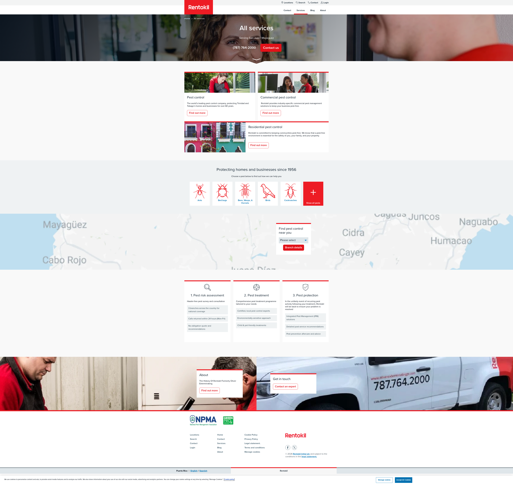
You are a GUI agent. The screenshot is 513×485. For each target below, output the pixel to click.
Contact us (271, 48)
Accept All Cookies (403, 480)
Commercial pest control (278, 97)
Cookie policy (229, 479)
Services (221, 443)
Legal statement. (252, 443)
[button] (256, 60)
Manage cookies (252, 452)
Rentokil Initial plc (301, 454)
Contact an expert (285, 386)
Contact (314, 2)
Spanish (203, 471)
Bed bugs (222, 200)
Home (187, 18)
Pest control (195, 97)
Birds (267, 200)
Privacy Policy (251, 439)
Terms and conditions (254, 447)
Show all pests (313, 203)
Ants (200, 200)
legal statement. (309, 456)
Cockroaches (290, 200)
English (194, 471)
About (220, 452)
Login (326, 2)
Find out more (197, 113)
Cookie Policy (250, 435)
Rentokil (284, 471)
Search (301, 2)
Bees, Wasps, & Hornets (245, 201)
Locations (288, 2)
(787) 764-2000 (244, 48)
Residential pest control (265, 127)
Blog (219, 447)
